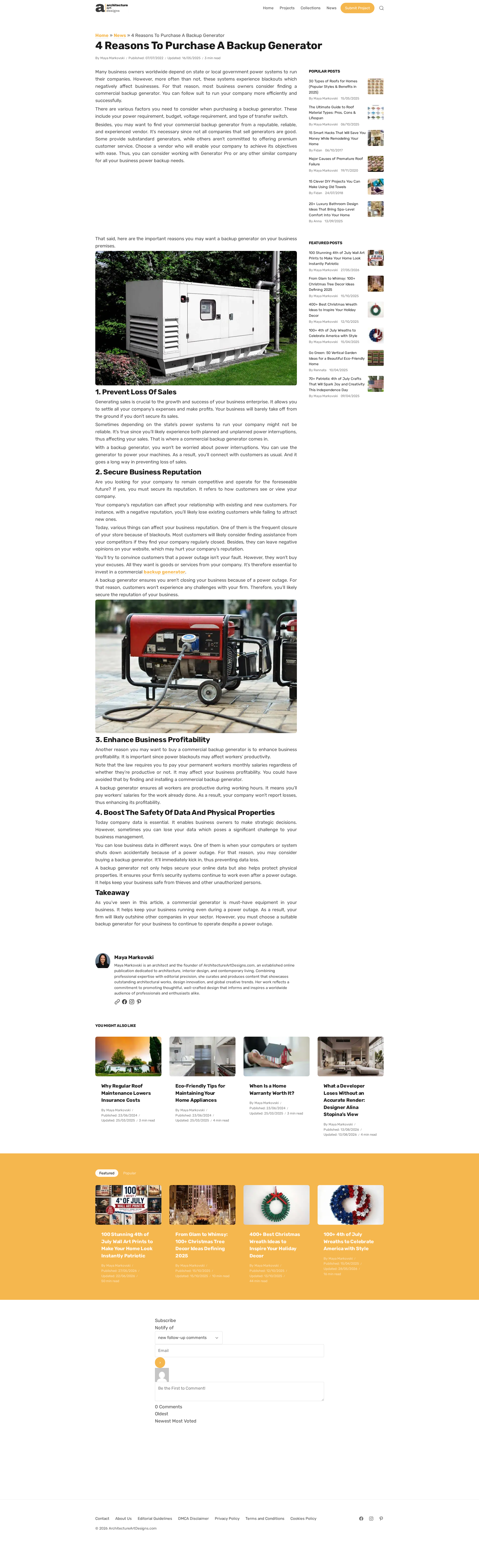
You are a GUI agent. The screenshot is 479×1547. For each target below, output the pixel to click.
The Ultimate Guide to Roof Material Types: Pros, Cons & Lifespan (332, 112)
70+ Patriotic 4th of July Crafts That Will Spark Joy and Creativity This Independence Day (337, 384)
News (120, 35)
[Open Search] (381, 8)
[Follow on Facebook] (361, 1518)
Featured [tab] (106, 1173)
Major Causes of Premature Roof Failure (336, 161)
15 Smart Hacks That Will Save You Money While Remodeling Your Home (337, 138)
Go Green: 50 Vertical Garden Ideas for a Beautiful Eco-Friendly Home (337, 358)
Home (102, 35)
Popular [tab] (129, 1173)
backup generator (164, 571)
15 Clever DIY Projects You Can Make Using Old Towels (334, 184)
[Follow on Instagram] (132, 1003)
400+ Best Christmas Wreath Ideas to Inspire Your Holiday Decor (333, 310)
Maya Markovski (112, 58)
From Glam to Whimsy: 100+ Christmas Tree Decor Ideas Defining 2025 (332, 284)
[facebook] (124, 1003)
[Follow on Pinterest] (139, 1003)
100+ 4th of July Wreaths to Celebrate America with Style (333, 333)
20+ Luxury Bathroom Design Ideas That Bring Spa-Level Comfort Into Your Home (333, 209)
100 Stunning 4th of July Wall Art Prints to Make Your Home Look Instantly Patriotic (337, 258)
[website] (117, 1003)
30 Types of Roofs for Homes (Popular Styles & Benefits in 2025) (333, 86)
